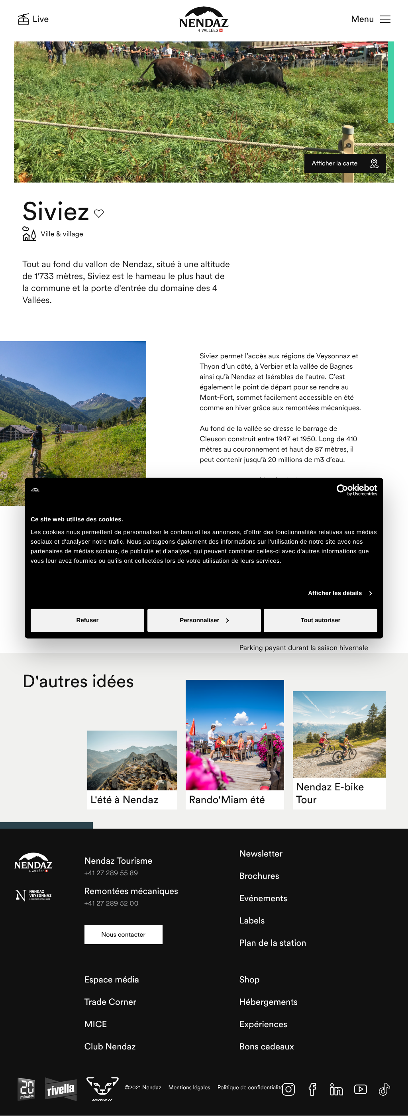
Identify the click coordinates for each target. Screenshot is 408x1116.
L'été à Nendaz (124, 799)
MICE (95, 1024)
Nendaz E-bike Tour (330, 793)
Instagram (288, 1089)
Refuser (87, 620)
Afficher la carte (334, 163)
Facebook (312, 1089)
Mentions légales (189, 1087)
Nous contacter (123, 935)
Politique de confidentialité (251, 1087)
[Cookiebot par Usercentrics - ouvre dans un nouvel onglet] (342, 490)
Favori (99, 213)
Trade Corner (110, 1002)
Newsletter (260, 853)
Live (41, 19)
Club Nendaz (110, 1046)
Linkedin (336, 1089)
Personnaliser (199, 620)
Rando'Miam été (227, 799)
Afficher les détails (335, 593)
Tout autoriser (321, 620)
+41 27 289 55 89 (111, 872)
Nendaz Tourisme (33, 863)
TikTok (384, 1089)
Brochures (259, 876)
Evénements (263, 898)
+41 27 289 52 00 (111, 903)
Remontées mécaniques (131, 891)
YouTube (360, 1089)
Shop (249, 979)
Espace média (111, 979)
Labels (252, 920)
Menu (362, 19)
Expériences (263, 1024)
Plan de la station (272, 943)
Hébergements (268, 1002)
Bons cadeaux (266, 1046)
